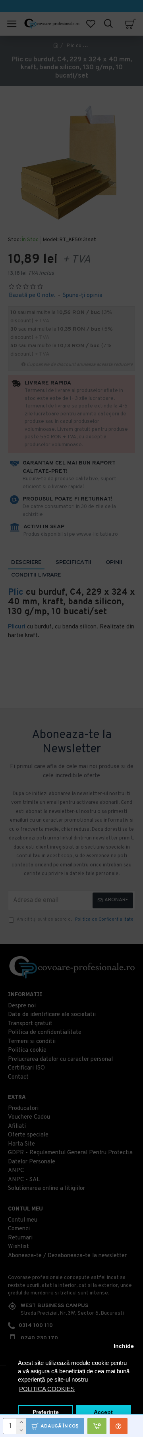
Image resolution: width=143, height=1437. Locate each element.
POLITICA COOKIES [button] (47, 1389)
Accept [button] (103, 1412)
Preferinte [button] (46, 1412)
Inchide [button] (124, 1346)
